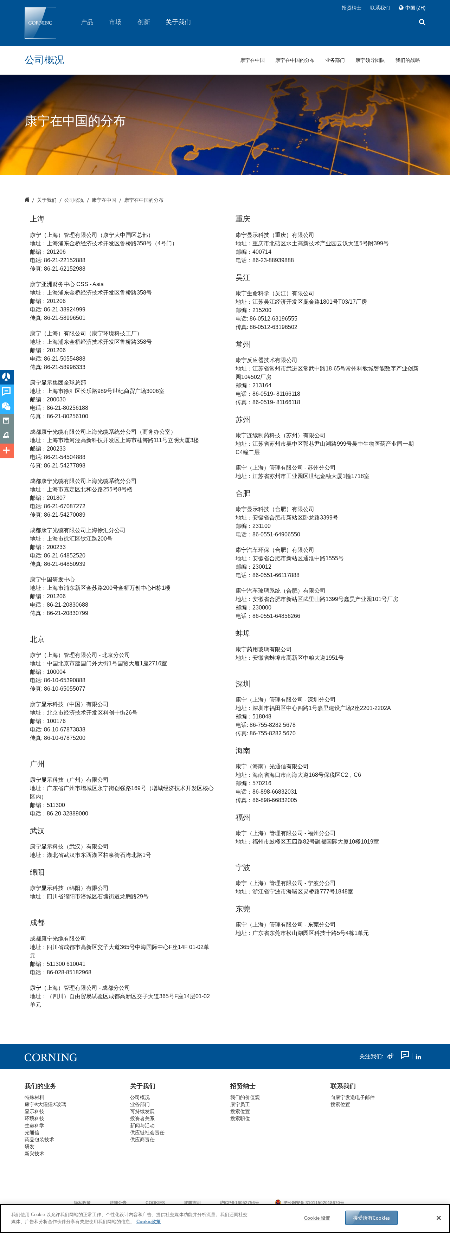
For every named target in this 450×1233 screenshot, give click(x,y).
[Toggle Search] (422, 23)
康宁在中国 (104, 200)
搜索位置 (340, 1104)
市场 (115, 22)
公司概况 (74, 200)
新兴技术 (34, 1153)
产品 (87, 22)
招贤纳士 (351, 8)
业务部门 (140, 1104)
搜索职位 (240, 1118)
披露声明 (192, 1202)
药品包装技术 (39, 1139)
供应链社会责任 (147, 1132)
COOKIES (155, 1202)
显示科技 (34, 1111)
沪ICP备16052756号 (239, 1202)
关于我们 (178, 22)
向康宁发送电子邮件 (352, 1097)
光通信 (32, 1132)
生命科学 (34, 1125)
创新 (143, 22)
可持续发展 (142, 1111)
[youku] (404, 1056)
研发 (29, 1146)
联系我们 (380, 8)
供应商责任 (142, 1139)
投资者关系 (142, 1118)
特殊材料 (34, 1097)
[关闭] (438, 1218)
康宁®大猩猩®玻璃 (45, 1104)
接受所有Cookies (371, 1218)
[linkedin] (418, 1056)
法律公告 (118, 1202)
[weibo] (390, 1056)
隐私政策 (82, 1202)
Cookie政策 (148, 1221)
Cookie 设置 (317, 1218)
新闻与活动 (142, 1125)
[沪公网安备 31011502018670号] (365, 1202)
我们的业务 (40, 1086)
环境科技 (34, 1118)
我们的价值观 (245, 1097)
